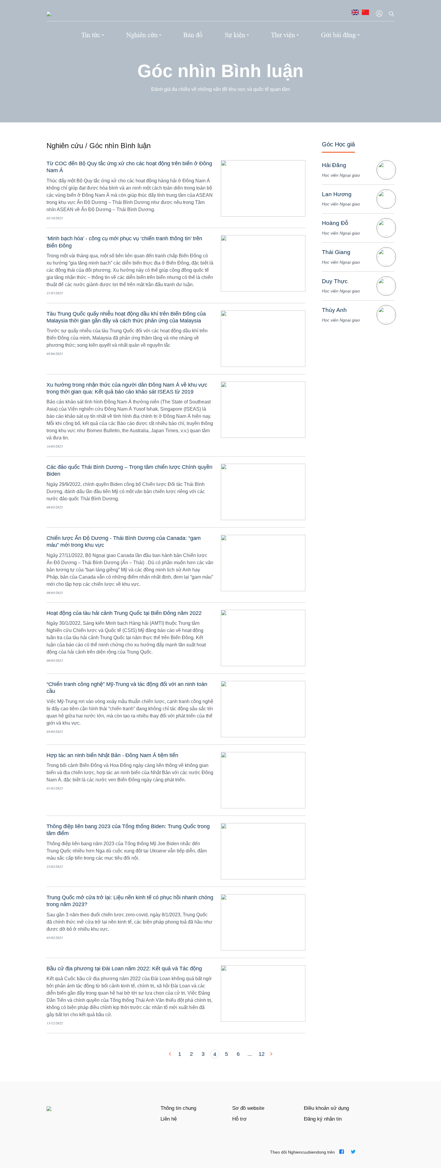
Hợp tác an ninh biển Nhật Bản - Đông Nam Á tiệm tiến (112, 755)
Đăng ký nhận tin (323, 1119)
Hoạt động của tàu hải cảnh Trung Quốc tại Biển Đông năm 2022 (124, 613)
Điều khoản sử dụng (326, 1108)
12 (262, 1054)
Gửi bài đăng (338, 35)
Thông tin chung (178, 1108)
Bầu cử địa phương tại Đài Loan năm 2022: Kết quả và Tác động (124, 969)
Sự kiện (235, 35)
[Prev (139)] (170, 1054)
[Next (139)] (270, 1054)
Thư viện (283, 35)
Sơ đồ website (248, 1108)
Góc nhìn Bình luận (220, 71)
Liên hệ (168, 1119)
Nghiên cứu (142, 35)
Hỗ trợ (239, 1119)
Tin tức (90, 35)
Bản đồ (192, 35)
